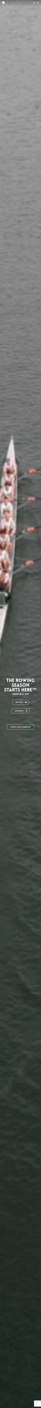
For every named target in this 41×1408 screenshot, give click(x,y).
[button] (38, 3)
